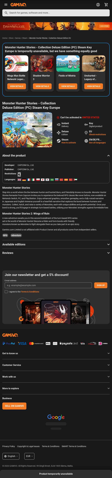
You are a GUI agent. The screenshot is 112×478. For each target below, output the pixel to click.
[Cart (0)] (106, 4)
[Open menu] (5, 4)
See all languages (97, 142)
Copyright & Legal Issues (28, 446)
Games (18, 38)
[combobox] (56, 12)
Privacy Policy (8, 446)
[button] (56, 155)
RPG (5, 235)
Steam (24, 38)
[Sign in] (98, 4)
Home (4, 38)
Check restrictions (97, 134)
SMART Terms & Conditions (74, 446)
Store (11, 38)
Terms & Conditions (30, 292)
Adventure (16, 235)
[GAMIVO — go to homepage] (18, 4)
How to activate (69, 142)
